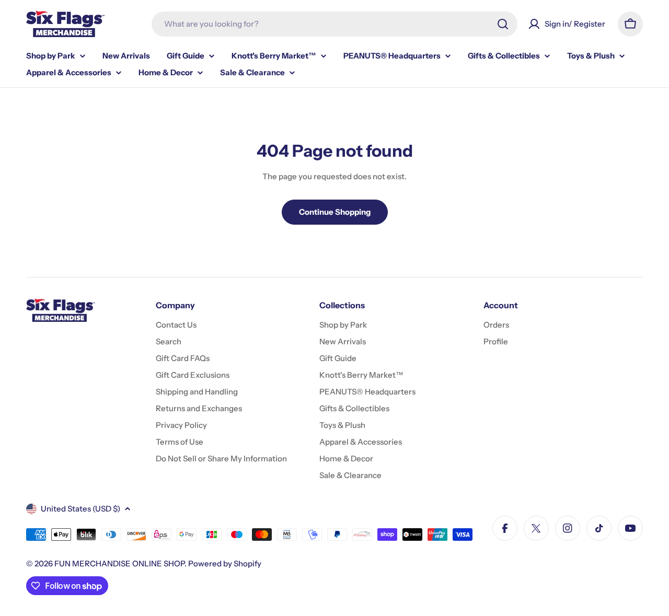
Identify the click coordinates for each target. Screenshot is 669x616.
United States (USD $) (80, 509)
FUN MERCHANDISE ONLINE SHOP (119, 563)
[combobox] (334, 24)
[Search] (503, 24)
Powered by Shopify (224, 563)
